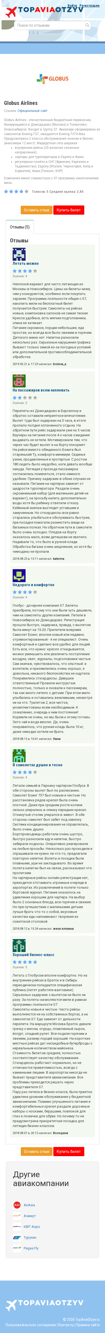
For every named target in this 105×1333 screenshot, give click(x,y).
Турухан (30, 1237)
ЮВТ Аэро (32, 1227)
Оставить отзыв (36, 210)
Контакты (66, 1325)
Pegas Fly (31, 1248)
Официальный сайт (32, 111)
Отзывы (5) (20, 227)
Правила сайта (88, 1325)
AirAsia (29, 1205)
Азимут (30, 1216)
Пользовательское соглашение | (32, 1325)
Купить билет (69, 210)
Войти (72, 6)
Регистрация (89, 6)
